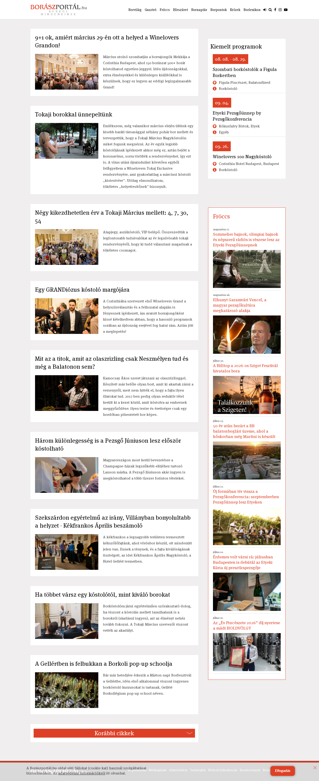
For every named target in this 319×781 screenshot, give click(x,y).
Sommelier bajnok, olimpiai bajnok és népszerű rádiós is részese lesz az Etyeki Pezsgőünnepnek (246, 238)
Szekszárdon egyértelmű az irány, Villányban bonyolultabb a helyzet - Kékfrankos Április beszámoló (113, 521)
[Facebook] (275, 9)
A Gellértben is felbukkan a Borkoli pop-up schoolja (103, 664)
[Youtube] (286, 9)
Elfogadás (282, 771)
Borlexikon (252, 9)
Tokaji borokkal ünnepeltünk (73, 114)
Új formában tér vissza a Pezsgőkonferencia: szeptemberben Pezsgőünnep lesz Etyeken (246, 495)
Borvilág (135, 9)
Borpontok (218, 9)
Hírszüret (180, 9)
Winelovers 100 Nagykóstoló (242, 157)
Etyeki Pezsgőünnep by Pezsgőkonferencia (237, 116)
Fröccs (165, 9)
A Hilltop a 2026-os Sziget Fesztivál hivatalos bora (245, 366)
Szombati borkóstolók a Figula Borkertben (245, 72)
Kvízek (235, 9)
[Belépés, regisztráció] (264, 9)
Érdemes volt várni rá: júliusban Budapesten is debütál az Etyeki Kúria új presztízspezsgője (243, 560)
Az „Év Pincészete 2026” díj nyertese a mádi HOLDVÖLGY (246, 623)
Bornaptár (199, 9)
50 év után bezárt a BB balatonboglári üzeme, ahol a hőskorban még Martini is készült (244, 429)
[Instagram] (280, 9)
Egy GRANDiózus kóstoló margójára (82, 290)
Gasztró (150, 9)
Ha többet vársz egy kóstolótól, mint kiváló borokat (102, 595)
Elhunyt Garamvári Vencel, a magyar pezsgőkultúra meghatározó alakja (239, 303)
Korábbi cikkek (114, 733)
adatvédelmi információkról (81, 773)
